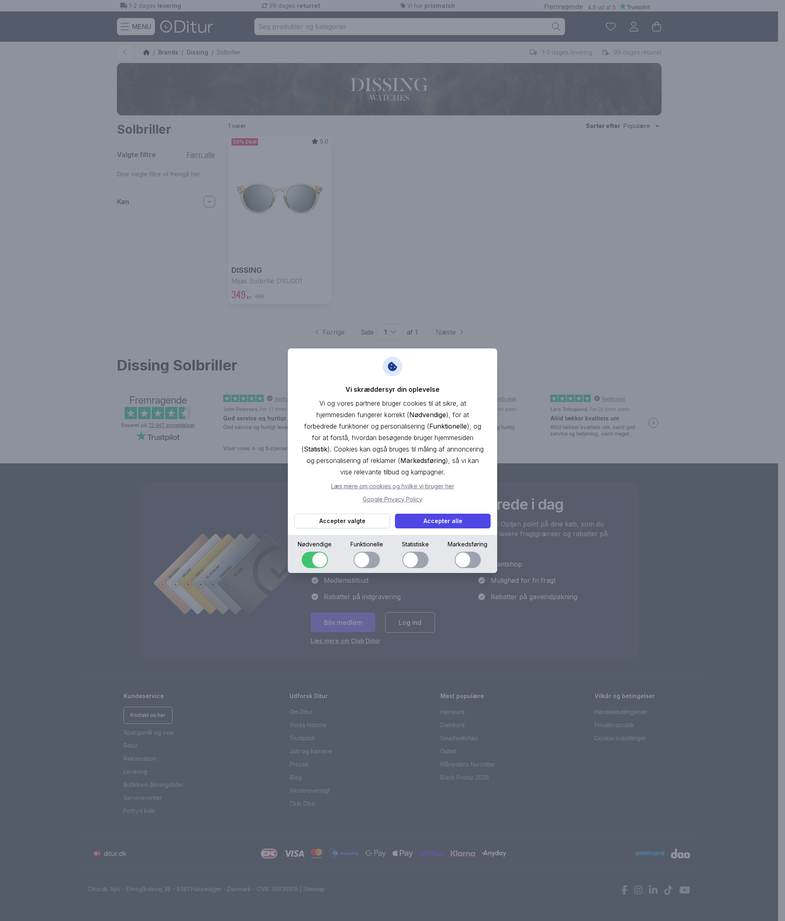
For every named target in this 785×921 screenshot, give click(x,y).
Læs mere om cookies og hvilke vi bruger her (392, 486)
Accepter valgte (342, 520)
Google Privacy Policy (392, 499)
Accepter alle (443, 520)
